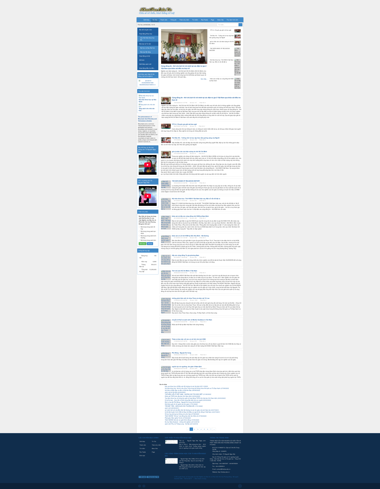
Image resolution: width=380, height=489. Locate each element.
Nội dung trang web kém (148, 240)
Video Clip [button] (220, 20)
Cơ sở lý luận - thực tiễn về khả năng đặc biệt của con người (188, 400)
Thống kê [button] (173, 20)
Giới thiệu (142, 441)
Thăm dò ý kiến (156, 445)
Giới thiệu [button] (146, 20)
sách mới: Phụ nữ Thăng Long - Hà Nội (181, 424)
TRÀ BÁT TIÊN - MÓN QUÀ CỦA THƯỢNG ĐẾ (184, 406)
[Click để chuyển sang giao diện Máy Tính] (143, 486)
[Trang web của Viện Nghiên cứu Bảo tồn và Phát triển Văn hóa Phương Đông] (156, 9)
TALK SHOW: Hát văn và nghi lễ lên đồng (182, 420)
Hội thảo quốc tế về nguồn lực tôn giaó (181, 404)
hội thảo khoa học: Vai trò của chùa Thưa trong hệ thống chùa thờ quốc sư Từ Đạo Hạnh (197, 388)
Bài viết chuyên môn (145, 30)
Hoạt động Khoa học (145, 34)
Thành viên (143, 445)
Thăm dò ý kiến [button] (184, 20)
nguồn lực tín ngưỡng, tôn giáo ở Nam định (187, 366)
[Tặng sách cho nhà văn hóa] (148, 105)
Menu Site (155, 448)
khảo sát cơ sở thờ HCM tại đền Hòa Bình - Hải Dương (190, 236)
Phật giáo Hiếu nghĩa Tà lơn (178, 418)
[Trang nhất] (139, 19)
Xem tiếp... (204, 79)
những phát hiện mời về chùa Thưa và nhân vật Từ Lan (190, 298)
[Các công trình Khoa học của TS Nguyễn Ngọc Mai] (171, 461)
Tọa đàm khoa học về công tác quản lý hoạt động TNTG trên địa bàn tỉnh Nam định (195, 398)
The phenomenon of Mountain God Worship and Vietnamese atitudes (147, 119)
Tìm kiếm (142, 448)
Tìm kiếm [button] (195, 20)
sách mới (172, 408)
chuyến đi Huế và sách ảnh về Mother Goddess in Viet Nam (192, 320)
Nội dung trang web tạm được (148, 232)
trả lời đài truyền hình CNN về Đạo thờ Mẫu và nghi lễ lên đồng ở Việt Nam (192, 412)
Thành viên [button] (163, 20)
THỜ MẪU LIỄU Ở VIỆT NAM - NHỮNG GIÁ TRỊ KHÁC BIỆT (188, 394)
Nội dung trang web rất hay (148, 228)
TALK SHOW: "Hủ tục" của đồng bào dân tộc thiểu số (186, 416)
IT (191, 479)
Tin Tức (154, 441)
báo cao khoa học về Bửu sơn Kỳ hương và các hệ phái (186, 386)
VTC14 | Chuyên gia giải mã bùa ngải (220, 30)
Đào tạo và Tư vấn (145, 44)
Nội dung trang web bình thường (148, 237)
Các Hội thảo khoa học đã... (147, 39)
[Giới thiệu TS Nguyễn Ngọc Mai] (171, 442)
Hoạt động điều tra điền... (147, 68)
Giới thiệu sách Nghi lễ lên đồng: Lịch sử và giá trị (146, 75)
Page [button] (212, 20)
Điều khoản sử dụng (200, 479)
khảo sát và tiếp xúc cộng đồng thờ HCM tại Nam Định (221, 80)
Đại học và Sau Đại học (147, 48)
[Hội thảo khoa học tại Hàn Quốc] (148, 97)
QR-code (142, 477)
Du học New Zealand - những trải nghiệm (182, 422)
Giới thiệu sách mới (145, 64)
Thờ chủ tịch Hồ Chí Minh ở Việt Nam (184, 271)
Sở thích (141, 60)
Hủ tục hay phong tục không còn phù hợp (182, 414)
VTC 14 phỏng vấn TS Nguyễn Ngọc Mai (145, 181)
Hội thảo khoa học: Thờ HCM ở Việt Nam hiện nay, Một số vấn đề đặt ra (221, 61)
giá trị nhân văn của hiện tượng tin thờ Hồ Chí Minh (221, 42)
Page (153, 452)
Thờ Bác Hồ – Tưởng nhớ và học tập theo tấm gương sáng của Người (221, 36)
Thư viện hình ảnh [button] (232, 20)
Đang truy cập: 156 (153, 477)
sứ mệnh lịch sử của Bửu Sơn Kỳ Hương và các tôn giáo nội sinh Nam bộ (192, 410)
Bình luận (142, 455)
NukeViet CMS (178, 479)
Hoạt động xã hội (144, 56)
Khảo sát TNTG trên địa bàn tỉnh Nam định (182, 396)
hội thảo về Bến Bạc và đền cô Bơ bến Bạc (182, 390)
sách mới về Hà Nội (175, 392)
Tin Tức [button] (154, 20)
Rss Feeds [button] (204, 20)
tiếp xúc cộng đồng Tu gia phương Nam (185, 255)
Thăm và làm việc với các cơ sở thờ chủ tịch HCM (189, 339)
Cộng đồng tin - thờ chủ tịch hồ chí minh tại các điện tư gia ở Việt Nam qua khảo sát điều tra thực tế (183, 67)
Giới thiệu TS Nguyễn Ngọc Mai (178, 438)
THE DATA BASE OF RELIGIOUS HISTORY (219, 49)
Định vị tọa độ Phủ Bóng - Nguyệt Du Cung (182, 402)
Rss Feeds (143, 452)
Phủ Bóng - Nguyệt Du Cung (181, 353)
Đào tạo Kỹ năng (145, 52)
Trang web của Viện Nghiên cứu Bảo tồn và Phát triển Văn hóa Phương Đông (209, 477)
